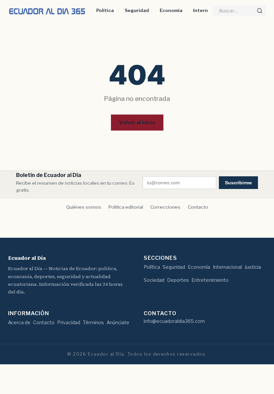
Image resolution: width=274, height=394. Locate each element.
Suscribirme (238, 182)
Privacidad (68, 322)
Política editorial (126, 207)
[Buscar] (260, 11)
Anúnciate (118, 322)
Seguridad (137, 10)
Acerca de (19, 322)
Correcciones (165, 207)
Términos (93, 322)
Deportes (178, 280)
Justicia (253, 267)
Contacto (198, 207)
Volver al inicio (137, 122)
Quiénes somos (83, 207)
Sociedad (154, 280)
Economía (171, 10)
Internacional (227, 267)
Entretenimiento (210, 280)
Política (105, 10)
